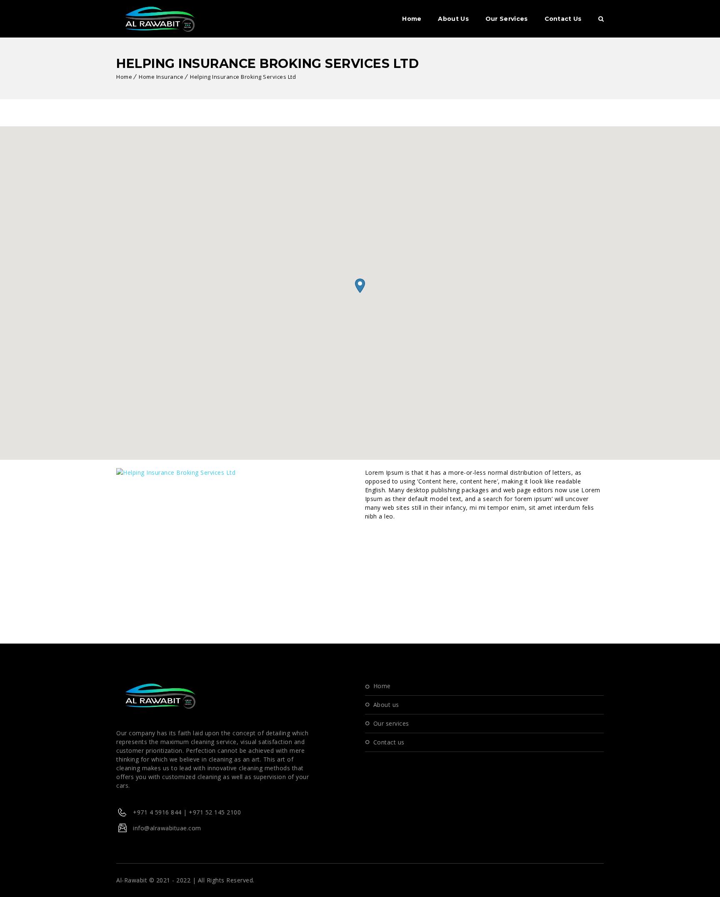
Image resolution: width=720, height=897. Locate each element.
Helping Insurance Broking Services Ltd (243, 76)
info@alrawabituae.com (167, 828)
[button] (360, 285)
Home (411, 19)
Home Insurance (161, 76)
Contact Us (563, 19)
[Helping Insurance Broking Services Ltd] (175, 472)
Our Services (506, 19)
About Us (453, 19)
